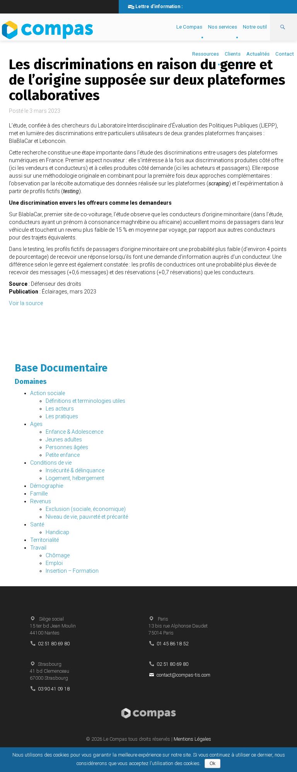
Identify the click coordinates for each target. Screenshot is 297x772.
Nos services (222, 27)
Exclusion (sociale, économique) (86, 509)
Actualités (258, 54)
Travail (38, 548)
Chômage (58, 555)
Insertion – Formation (72, 571)
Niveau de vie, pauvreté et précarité (87, 517)
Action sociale (47, 393)
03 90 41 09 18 (54, 689)
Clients (233, 54)
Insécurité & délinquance (75, 470)
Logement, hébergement (75, 478)
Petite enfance (63, 455)
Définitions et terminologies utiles (85, 401)
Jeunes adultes (64, 439)
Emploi (54, 563)
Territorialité (44, 540)
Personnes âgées (67, 447)
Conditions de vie (51, 463)
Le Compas (189, 27)
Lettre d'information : (159, 6)
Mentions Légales (192, 739)
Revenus (40, 501)
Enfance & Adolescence (74, 432)
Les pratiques (62, 416)
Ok (212, 763)
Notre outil (255, 27)
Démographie (46, 486)
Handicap (57, 532)
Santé (37, 524)
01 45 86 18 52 (172, 643)
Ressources (205, 54)
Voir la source (26, 303)
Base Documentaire (61, 368)
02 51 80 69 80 (54, 643)
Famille (39, 493)
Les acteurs (60, 409)
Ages (36, 424)
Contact (284, 54)
